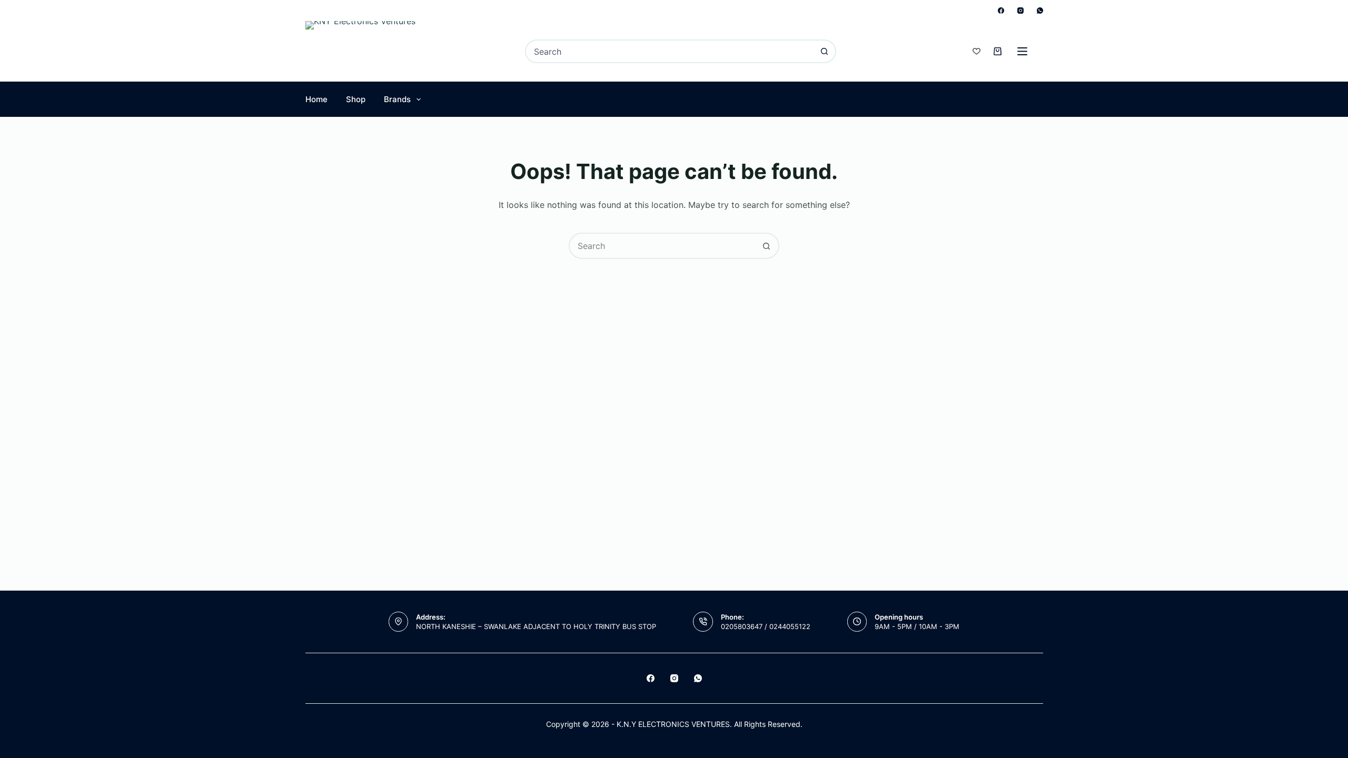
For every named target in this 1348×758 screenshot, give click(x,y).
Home (316, 99)
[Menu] (1022, 51)
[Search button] (824, 51)
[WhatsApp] (1040, 10)
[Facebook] (1001, 10)
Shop (355, 99)
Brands (397, 99)
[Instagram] (1020, 10)
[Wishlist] (976, 51)
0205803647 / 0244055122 (765, 626)
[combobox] (670, 51)
